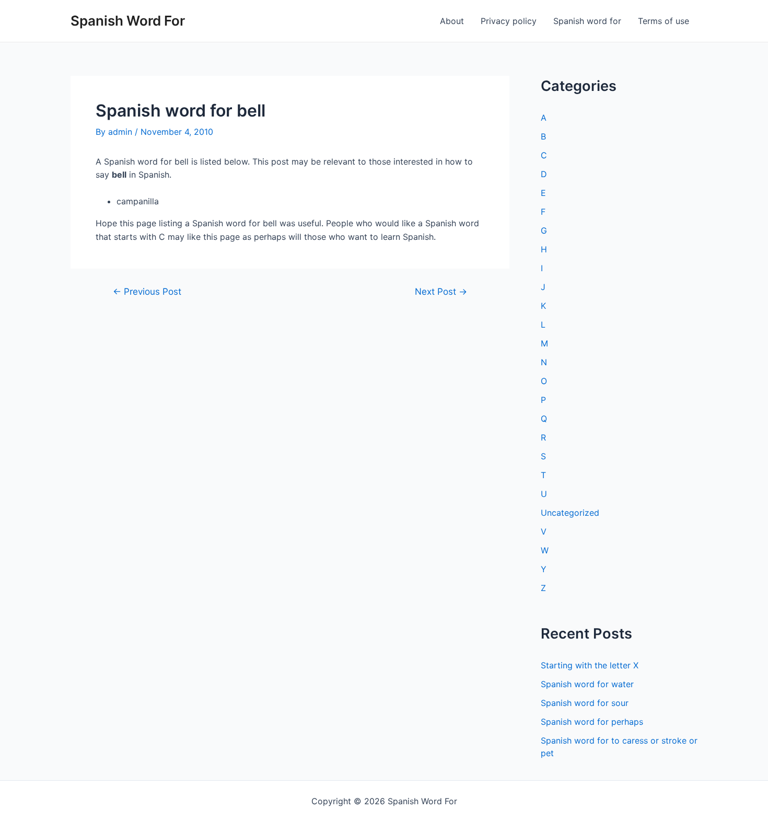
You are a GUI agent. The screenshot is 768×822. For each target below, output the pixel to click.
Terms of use (663, 21)
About (452, 21)
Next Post (441, 291)
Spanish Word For (128, 21)
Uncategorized (570, 512)
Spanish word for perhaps (592, 721)
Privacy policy (509, 21)
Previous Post (147, 291)
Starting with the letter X (589, 665)
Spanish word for (587, 21)
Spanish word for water (587, 684)
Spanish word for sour (585, 703)
